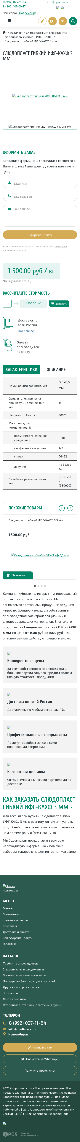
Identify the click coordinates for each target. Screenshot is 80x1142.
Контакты (10, 926)
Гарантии (9, 943)
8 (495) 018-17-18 (43, 833)
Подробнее (26, 330)
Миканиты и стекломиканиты (24, 975)
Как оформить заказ (17, 938)
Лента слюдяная (14, 999)
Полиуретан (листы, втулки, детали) (29, 981)
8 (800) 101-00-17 (14, 6)
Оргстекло (10, 993)
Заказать (61, 303)
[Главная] (4, 32)
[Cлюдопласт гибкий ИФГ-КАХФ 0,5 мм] (40, 555)
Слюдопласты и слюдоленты (23, 969)
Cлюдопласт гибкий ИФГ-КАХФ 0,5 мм (36, 520)
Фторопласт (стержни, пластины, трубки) (32, 1005)
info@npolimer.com (60, 2)
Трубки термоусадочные (21, 963)
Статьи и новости (15, 920)
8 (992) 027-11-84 (14, 2)
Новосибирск (28, 13)
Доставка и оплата (16, 932)
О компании (11, 914)
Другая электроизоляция (21, 987)
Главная (8, 908)
